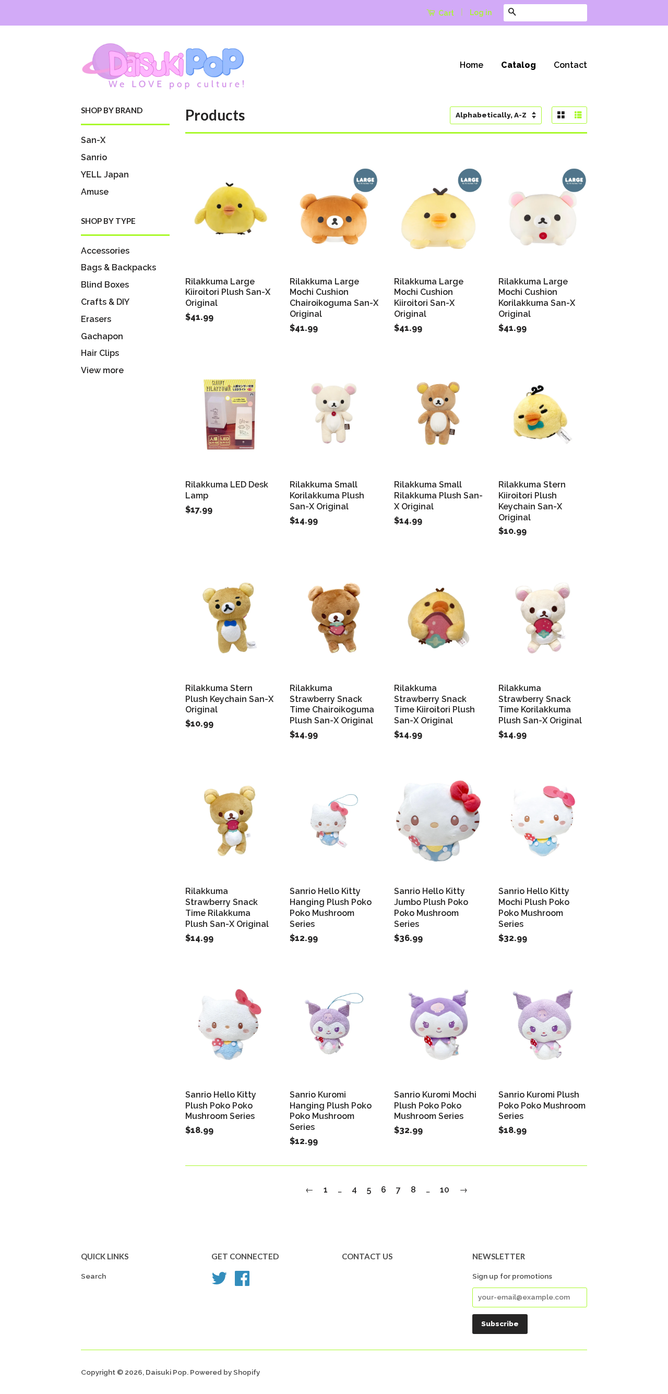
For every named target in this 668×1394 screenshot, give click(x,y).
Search (93, 1276)
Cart (445, 13)
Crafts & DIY (105, 302)
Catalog (518, 65)
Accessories (105, 251)
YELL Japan (105, 175)
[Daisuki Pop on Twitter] (219, 1282)
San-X (93, 140)
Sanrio (94, 157)
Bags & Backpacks (118, 267)
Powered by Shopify (225, 1372)
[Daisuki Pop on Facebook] (242, 1282)
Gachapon (102, 336)
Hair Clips (100, 353)
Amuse (95, 192)
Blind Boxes (105, 285)
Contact (570, 65)
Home (471, 65)
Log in (481, 12)
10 (444, 1190)
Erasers (96, 319)
